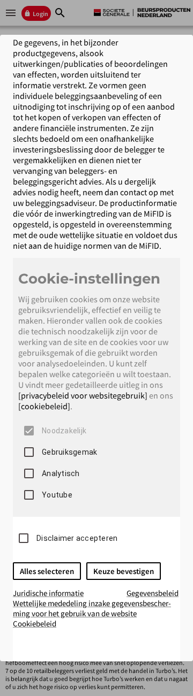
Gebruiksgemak (69, 452)
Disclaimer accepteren (76, 538)
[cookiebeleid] (44, 406)
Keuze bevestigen (123, 571)
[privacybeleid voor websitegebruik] (82, 395)
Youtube (57, 495)
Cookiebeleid (34, 623)
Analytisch (61, 473)
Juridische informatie (48, 593)
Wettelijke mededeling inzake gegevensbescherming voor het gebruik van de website (92, 608)
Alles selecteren (47, 571)
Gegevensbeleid (153, 593)
